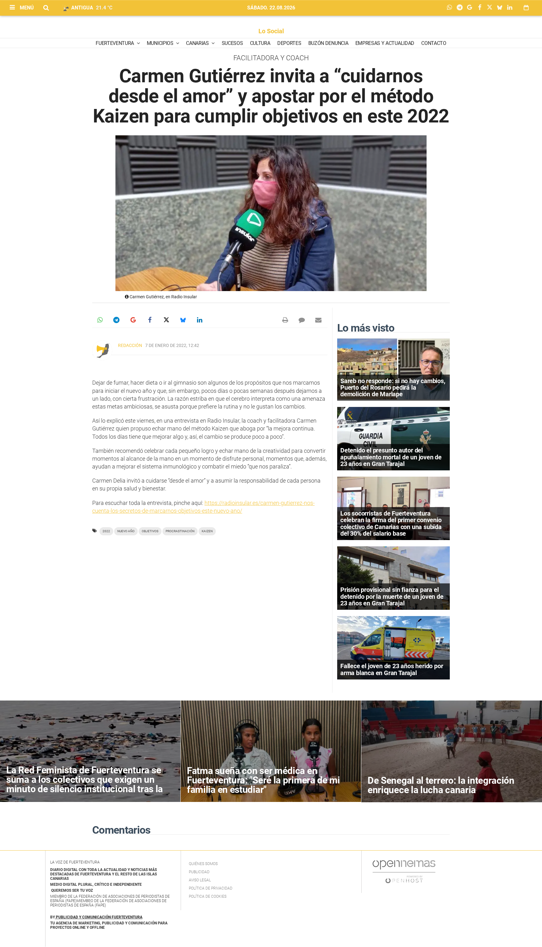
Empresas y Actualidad (384, 43)
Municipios (160, 43)
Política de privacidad (210, 888)
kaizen (207, 531)
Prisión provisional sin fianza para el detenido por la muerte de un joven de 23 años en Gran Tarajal (392, 596)
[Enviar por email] (318, 319)
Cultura (260, 43)
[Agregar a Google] (471, 8)
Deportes (289, 43)
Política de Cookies (207, 896)
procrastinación (180, 531)
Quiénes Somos (203, 864)
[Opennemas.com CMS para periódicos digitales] (404, 871)
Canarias (198, 43)
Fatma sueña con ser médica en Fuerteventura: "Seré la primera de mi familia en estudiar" (263, 780)
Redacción (130, 345)
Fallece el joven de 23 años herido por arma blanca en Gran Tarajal (391, 669)
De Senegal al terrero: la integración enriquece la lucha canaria (441, 785)
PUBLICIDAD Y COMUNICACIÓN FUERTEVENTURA (99, 917)
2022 (106, 531)
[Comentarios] (301, 319)
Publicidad (199, 872)
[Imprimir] (285, 319)
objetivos (150, 531)
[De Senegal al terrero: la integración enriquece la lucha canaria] (451, 751)
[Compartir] (451, 8)
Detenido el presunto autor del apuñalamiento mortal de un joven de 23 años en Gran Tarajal (391, 456)
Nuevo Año (126, 531)
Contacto (433, 43)
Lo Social (271, 31)
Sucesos (232, 43)
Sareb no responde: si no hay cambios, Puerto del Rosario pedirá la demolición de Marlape (392, 387)
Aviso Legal (200, 880)
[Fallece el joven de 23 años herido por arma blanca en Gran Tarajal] (393, 647)
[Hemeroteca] (526, 8)
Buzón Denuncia (328, 43)
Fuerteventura (115, 43)
